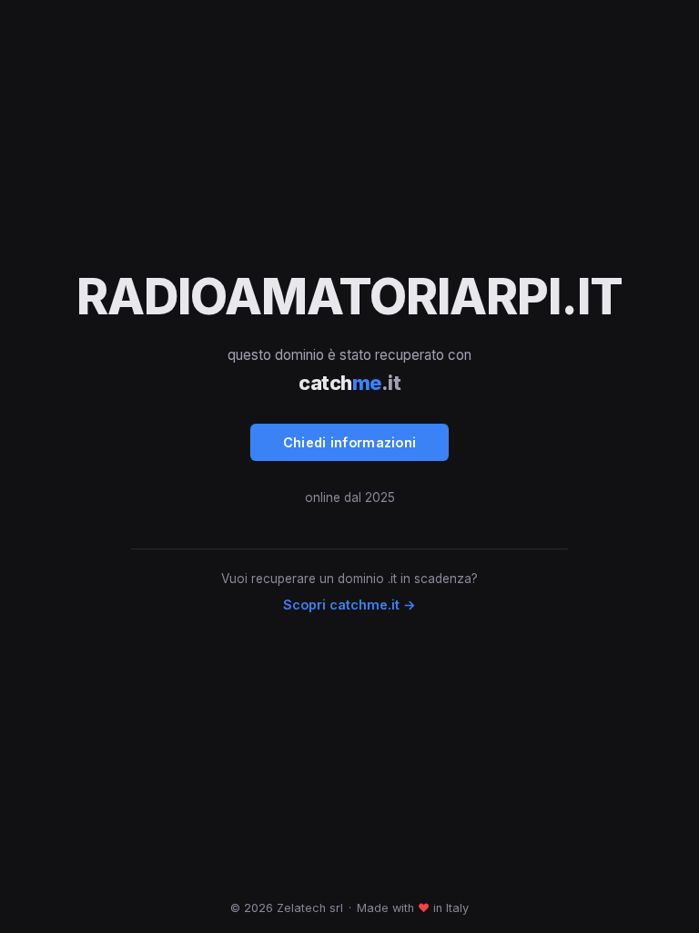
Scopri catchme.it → (349, 604)
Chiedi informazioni (350, 442)
